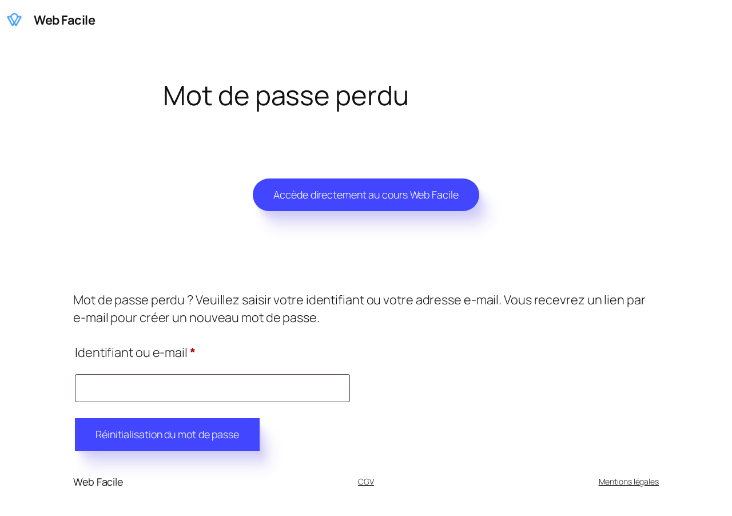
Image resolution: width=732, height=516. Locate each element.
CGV (366, 481)
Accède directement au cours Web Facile (365, 194)
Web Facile (64, 20)
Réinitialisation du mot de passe (167, 434)
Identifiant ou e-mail (166, 352)
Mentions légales (629, 481)
